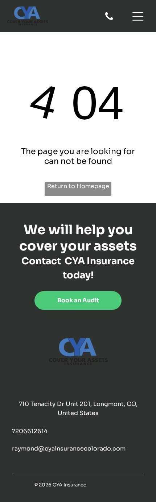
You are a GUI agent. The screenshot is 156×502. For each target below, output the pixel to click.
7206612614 (30, 431)
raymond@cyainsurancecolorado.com (69, 448)
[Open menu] (137, 16)
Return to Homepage (78, 186)
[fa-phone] (109, 19)
